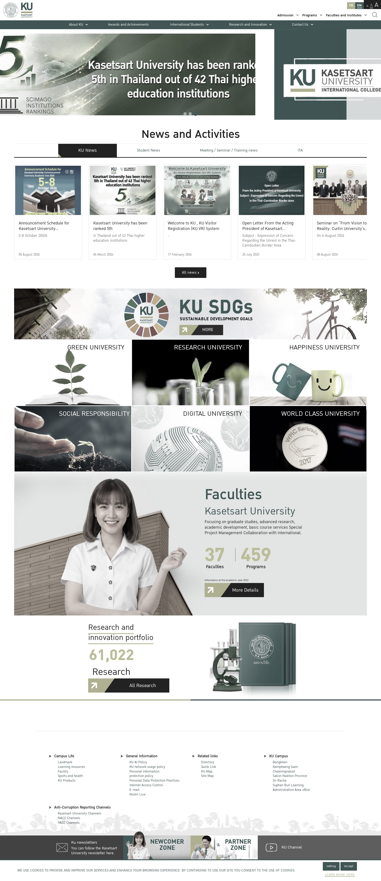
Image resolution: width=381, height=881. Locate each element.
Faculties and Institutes (344, 15)
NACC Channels (69, 818)
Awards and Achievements (128, 24)
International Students (187, 24)
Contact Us (300, 24)
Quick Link (208, 766)
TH (351, 5)
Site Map (207, 775)
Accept (348, 866)
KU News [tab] (87, 150)
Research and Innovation (248, 24)
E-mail (134, 789)
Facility (63, 771)
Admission (285, 15)
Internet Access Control (146, 785)
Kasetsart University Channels (79, 813)
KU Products (66, 780)
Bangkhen (280, 762)
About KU (76, 24)
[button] (185, 114)
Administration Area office (291, 787)
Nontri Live (137, 794)
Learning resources (71, 766)
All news (190, 272)
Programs (309, 15)
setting (331, 866)
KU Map (206, 771)
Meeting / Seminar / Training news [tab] (229, 150)
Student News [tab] (148, 150)
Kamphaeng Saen (285, 766)
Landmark (65, 762)
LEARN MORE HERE (340, 875)
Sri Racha (279, 780)
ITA (300, 150)
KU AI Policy (138, 762)
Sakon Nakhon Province (290, 774)
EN (359, 5)
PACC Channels (69, 822)
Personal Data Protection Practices (154, 780)
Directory (207, 762)
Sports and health (70, 775)
